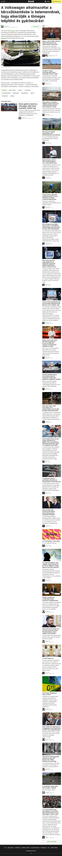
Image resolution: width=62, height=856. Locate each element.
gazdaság (6, 27)
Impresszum (17, 847)
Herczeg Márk (6, 26)
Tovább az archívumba (52, 841)
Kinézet (48, 1)
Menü (4, 1)
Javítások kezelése (25, 847)
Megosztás (36, 26)
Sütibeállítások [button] (54, 847)
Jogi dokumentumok (35, 847)
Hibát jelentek (11, 847)
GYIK (5, 847)
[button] (4, 90)
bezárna (3, 38)
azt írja (13, 30)
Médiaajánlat (43, 847)
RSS (48, 847)
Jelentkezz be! (57, 1)
